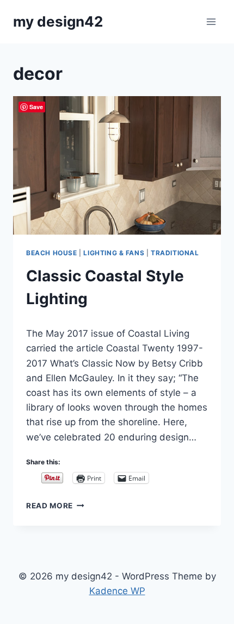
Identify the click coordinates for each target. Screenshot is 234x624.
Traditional (175, 253)
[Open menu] (211, 21)
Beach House (51, 253)
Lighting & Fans (113, 253)
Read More (55, 505)
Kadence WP (117, 590)
